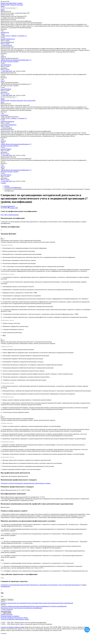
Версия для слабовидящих (9, 3)
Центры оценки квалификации (39, 606)
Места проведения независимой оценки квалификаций (56, 603)
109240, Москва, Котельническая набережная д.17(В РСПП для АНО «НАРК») (16, 60)
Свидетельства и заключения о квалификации (28, 608)
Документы (13, 4)
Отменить (10, 599)
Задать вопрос (7, 612)
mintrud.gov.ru (5, 32)
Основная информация (8, 206)
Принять (3, 599)
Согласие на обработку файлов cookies (12, 627)
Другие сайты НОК (29, 100)
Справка (19, 3)
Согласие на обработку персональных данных (15, 619)
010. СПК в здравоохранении (10, 214)
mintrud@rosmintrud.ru (7, 121)
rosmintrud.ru (4, 115)
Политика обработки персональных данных (14, 617)
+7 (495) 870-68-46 (6, 45)
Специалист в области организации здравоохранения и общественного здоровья (25, 483)
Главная (6, 186)
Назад (2, 102)
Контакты (20, 4)
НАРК (3, 4)
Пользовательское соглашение (10, 616)
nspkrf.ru (3, 56)
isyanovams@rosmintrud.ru (8, 124)
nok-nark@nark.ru (6, 64)
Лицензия (9, 614)
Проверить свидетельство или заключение (14, 603)
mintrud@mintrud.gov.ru (8, 39)
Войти (3, 10)
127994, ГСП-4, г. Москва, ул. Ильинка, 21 (14, 35)
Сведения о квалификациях (12, 187)
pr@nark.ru (4, 68)
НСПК (7, 4)
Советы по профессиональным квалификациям (15, 606)
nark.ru (3, 81)
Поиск (3, 6)
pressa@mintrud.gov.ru (7, 42)
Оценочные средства (7, 608)
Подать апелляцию (33, 603)
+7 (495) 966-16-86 (6, 71)
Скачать (13, 208)
